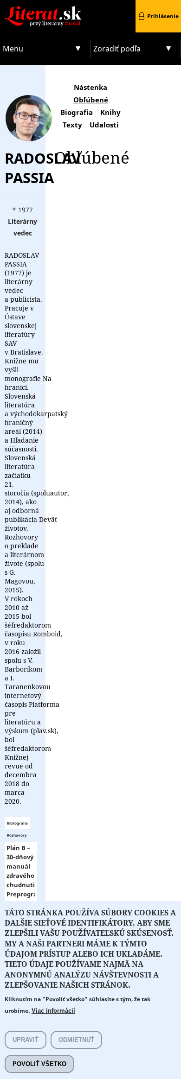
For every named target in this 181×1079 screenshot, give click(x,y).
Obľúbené (90, 99)
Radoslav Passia (43, 167)
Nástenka (90, 87)
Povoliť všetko (39, 1063)
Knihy (110, 112)
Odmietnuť (76, 1039)
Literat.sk (45, 9)
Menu (13, 49)
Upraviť (26, 1039)
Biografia (76, 112)
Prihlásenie (163, 16)
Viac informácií (53, 1010)
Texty (72, 124)
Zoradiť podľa (117, 49)
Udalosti (104, 124)
